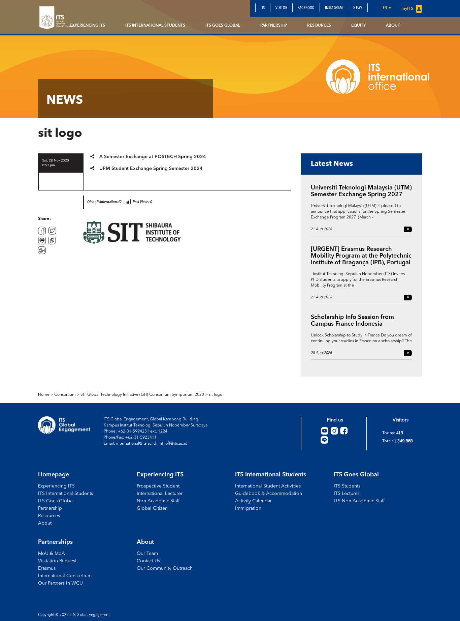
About (393, 26)
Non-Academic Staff (158, 501)
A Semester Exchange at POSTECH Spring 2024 (152, 156)
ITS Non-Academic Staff (359, 501)
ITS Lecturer (346, 493)
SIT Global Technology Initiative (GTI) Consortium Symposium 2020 (142, 395)
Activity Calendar (253, 501)
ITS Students (347, 486)
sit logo (215, 395)
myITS (407, 9)
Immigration (248, 508)
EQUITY (358, 26)
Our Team (147, 553)
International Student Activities (268, 486)
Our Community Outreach (165, 568)
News (357, 8)
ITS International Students (155, 26)
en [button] (385, 8)
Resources (319, 26)
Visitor (281, 8)
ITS (263, 8)
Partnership (273, 26)
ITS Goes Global (222, 26)
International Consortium (65, 575)
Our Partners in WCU (60, 583)
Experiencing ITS (87, 26)
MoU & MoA (51, 553)
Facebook (306, 8)
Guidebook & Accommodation (268, 493)
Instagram (334, 8)
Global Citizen (152, 508)
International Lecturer (160, 493)
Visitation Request (57, 561)
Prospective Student (158, 486)
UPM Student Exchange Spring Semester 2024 (151, 168)
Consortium (65, 395)
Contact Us (148, 561)
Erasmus (47, 568)
